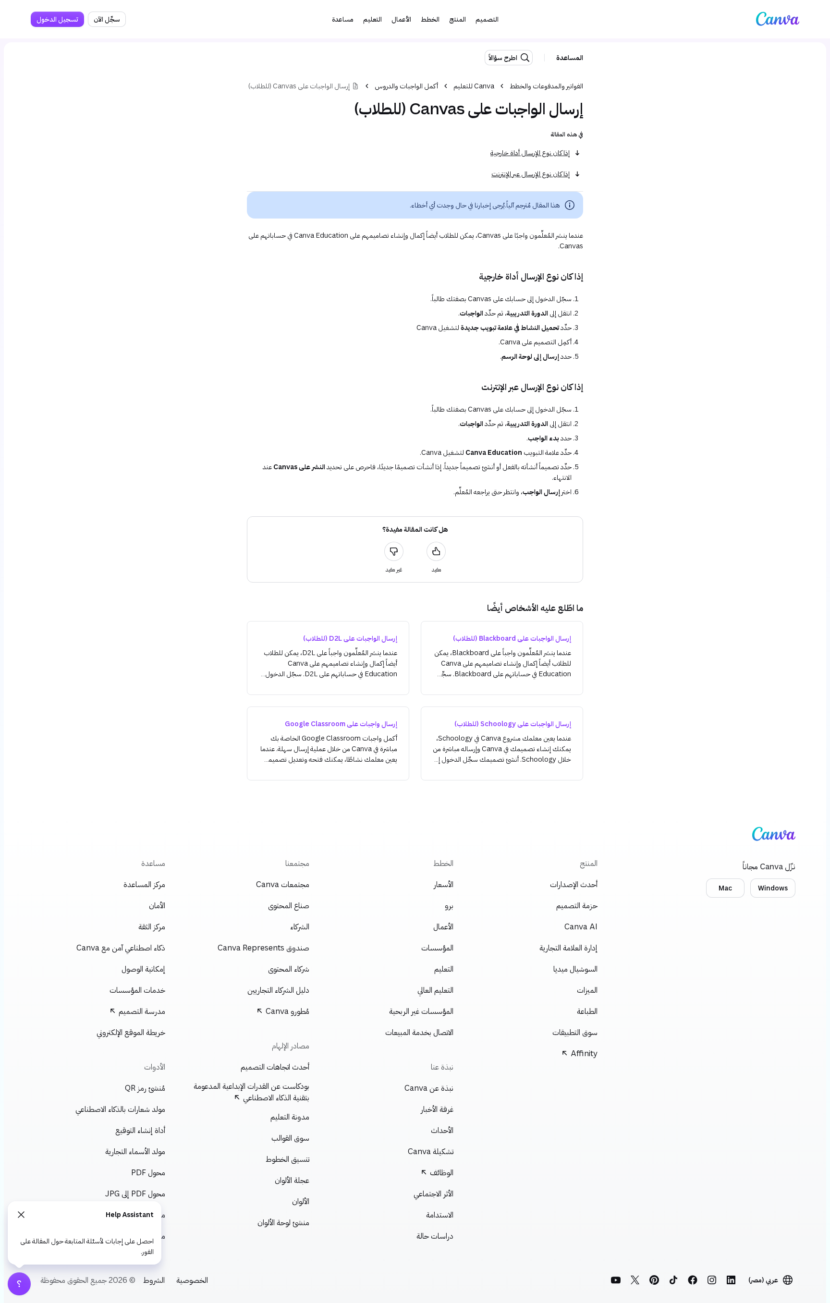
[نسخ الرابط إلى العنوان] (591, 276)
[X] (635, 1280)
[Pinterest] (654, 1280)
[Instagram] (712, 1280)
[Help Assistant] (19, 1283)
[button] (487, 19)
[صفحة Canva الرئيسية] (777, 19)
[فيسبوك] (692, 1280)
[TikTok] (673, 1280)
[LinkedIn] (731, 1280)
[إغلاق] (21, 1214)
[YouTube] (615, 1280)
